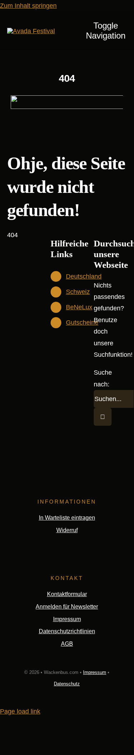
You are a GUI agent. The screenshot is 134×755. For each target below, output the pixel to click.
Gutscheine (82, 322)
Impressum (94, 672)
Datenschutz (67, 683)
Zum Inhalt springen (28, 5)
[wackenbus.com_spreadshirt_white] (31, 31)
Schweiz (78, 291)
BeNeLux (79, 307)
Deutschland (84, 276)
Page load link (20, 711)
